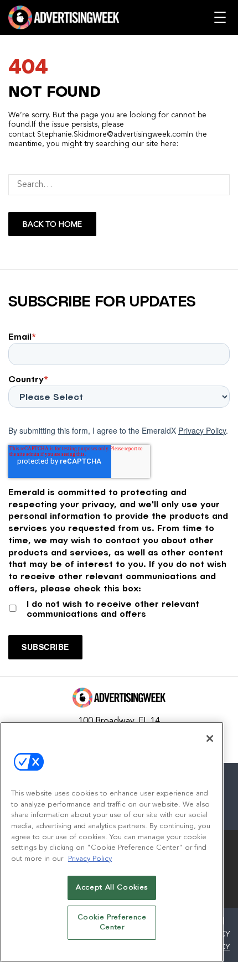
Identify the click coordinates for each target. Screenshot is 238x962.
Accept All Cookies (112, 887)
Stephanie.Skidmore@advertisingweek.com (112, 134)
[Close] (210, 738)
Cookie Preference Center (112, 922)
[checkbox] (119, 606)
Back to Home (52, 224)
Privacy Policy (202, 430)
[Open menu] (220, 17)
